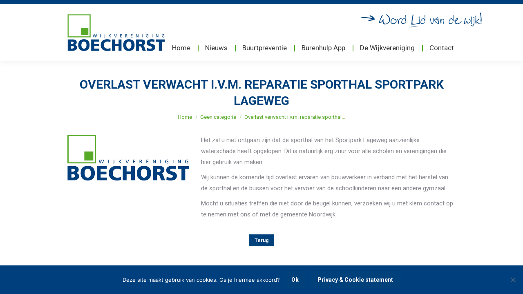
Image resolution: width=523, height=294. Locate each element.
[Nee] (513, 280)
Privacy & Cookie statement (355, 279)
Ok (295, 279)
